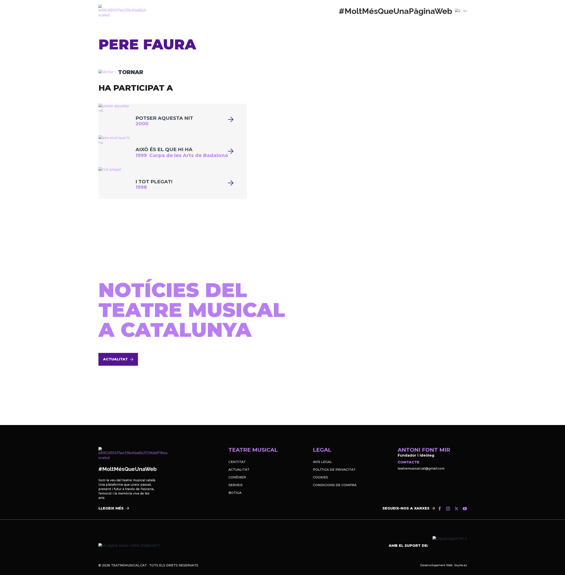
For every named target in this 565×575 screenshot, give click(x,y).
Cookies (320, 477)
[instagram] (448, 509)
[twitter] (456, 509)
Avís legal (322, 462)
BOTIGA (234, 493)
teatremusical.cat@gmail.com (421, 468)
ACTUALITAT (238, 470)
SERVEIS (235, 485)
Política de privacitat (334, 470)
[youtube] (465, 509)
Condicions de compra (334, 485)
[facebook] (440, 509)
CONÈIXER (237, 477)
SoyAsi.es (460, 565)
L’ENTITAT (237, 462)
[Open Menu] (465, 11)
